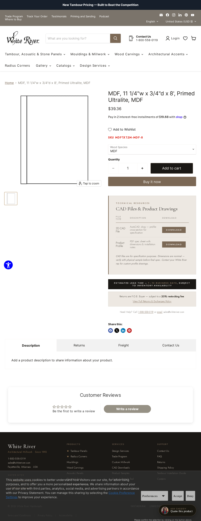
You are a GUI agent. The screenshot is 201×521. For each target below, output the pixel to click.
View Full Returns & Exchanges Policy (152, 301)
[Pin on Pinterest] (129, 330)
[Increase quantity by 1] (142, 168)
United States (179, 21)
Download (174, 229)
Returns (79, 345)
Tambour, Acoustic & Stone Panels (34, 54)
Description (31, 345)
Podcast (104, 16)
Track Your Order (37, 16)
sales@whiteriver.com (19, 462)
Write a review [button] (127, 409)
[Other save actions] (163, 496)
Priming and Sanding (82, 16)
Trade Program (14, 16)
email (159, 312)
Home (9, 83)
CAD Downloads (121, 467)
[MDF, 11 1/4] (11, 198)
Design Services (94, 65)
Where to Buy (13, 19)
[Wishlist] (185, 38)
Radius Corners (17, 65)
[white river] (23, 38)
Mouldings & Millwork (88, 54)
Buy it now (152, 182)
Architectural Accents (166, 54)
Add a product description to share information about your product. (62, 360)
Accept (177, 496)
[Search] (115, 38)
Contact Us (170, 345)
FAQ (159, 456)
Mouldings (72, 462)
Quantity (114, 159)
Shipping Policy (165, 467)
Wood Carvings (128, 54)
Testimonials (59, 16)
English (150, 21)
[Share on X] (116, 330)
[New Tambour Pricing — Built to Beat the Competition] (100, 5)
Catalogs (64, 65)
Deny (190, 496)
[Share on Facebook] (110, 330)
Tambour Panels (77, 451)
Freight (123, 345)
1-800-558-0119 (145, 312)
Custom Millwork (121, 462)
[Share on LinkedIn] (123, 330)
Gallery (42, 65)
